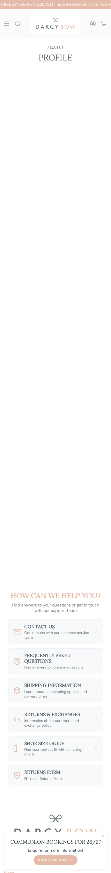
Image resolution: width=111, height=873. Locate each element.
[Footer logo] (55, 826)
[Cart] (103, 23)
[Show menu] (7, 23)
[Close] (103, 835)
